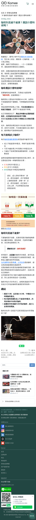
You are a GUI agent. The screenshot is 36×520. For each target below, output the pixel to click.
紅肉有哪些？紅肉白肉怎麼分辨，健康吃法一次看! (20, 383)
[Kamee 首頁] (9, 4)
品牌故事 (4, 454)
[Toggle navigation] (33, 4)
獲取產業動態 (9, 434)
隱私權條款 (13, 418)
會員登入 (4, 473)
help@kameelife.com (7, 485)
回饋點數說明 (22, 418)
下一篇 (31, 350)
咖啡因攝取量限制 (11, 139)
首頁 (2, 13)
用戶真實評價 (5, 467)
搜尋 (32, 365)
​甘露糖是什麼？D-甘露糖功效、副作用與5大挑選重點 (20, 376)
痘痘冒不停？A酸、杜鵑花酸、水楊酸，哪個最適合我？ (8, 355)
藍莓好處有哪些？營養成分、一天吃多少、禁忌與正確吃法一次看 (20, 390)
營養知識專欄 (12, 13)
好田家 (8, 229)
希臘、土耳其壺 (18, 262)
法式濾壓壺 (5, 262)
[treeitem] (18, 401)
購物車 (3, 470)
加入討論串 (8, 439)
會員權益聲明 (5, 418)
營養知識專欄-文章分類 (12, 401)
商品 (2, 458)
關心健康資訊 (9, 426)
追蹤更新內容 (9, 430)
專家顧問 (4, 461)
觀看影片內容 (9, 443)
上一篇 (5, 350)
